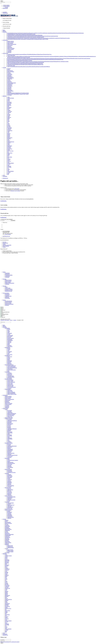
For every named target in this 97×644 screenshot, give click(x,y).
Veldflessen (7, 297)
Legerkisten (7, 284)
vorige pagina (16, 188)
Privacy (11, 320)
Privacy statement (6, 246)
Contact (4, 244)
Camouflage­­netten (8, 296)
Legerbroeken (7, 276)
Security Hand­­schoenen (9, 304)
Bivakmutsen (7, 294)
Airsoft (6, 287)
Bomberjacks (7, 274)
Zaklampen (7, 305)
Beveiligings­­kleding (8, 301)
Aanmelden (5, 12)
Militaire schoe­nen (8, 280)
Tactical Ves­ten (7, 288)
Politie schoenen (8, 282)
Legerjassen (7, 277)
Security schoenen (8, 281)
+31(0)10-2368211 (6, 5)
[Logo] (9, 16)
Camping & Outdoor (8, 289)
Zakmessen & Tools (8, 291)
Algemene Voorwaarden (4, 320)
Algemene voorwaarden (7, 245)
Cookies (4, 247)
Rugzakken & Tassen (9, 290)
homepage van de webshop (15, 190)
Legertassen (7, 295)
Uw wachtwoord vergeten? (14, 641)
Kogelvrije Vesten (8, 303)
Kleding (4, 272)
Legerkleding (7, 273)
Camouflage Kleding (8, 275)
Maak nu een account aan (4, 641)
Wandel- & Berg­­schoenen (9, 283)
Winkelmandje (5, 13)
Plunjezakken (7, 298)
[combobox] (5, 2)
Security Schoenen (8, 302)
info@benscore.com (6, 236)
